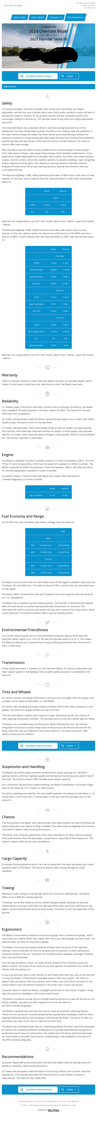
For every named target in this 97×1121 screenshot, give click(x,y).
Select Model (37, 17)
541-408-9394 (89, 8)
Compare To (55, 17)
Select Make (19, 17)
